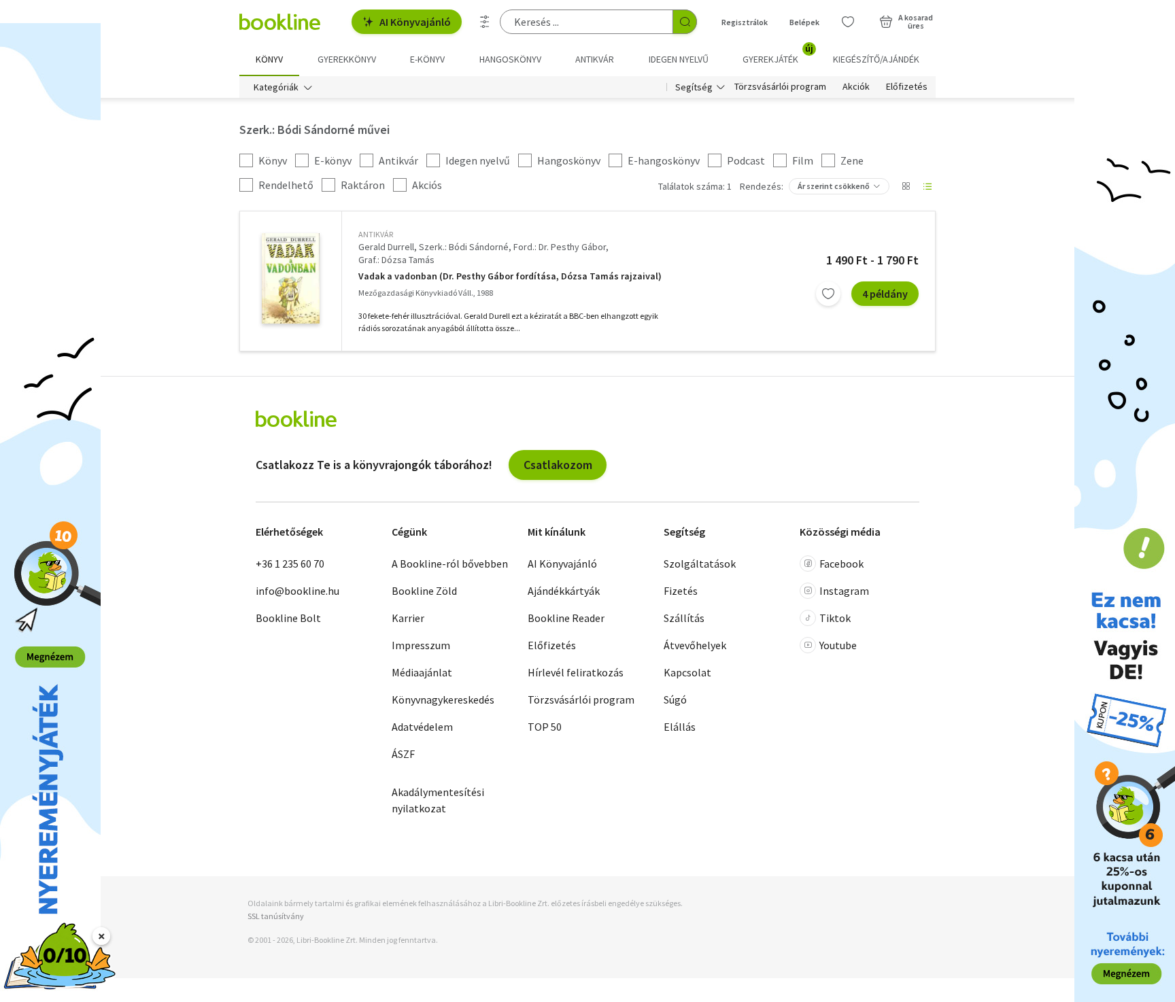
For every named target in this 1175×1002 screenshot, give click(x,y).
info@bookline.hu (297, 591)
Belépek (804, 22)
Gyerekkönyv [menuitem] (347, 59)
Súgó (675, 699)
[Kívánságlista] (848, 22)
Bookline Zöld (424, 591)
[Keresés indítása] (684, 22)
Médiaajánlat (422, 672)
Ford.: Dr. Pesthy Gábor (559, 247)
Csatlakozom (558, 464)
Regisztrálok (744, 22)
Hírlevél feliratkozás (576, 672)
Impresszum (421, 645)
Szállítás (684, 618)
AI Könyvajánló (415, 22)
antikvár (375, 234)
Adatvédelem (422, 726)
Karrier (408, 618)
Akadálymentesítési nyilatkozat (438, 800)
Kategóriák (276, 87)
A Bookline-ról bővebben (450, 563)
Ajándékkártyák (564, 591)
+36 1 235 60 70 (290, 563)
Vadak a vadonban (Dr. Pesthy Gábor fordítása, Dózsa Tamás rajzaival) (510, 276)
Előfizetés (906, 87)
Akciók (856, 87)
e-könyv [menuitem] (427, 59)
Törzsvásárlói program (780, 87)
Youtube (838, 645)
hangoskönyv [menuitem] (510, 59)
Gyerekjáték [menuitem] (778, 54)
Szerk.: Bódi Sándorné (464, 247)
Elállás (680, 726)
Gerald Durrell (386, 247)
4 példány (885, 293)
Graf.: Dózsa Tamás (396, 260)
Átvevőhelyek (695, 645)
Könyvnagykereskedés (443, 699)
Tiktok (835, 618)
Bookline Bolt (288, 618)
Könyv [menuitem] (269, 59)
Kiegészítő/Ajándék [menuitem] (876, 59)
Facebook (841, 563)
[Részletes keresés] (485, 22)
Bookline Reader (566, 618)
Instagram (844, 591)
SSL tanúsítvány (276, 916)
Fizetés (681, 591)
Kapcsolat (687, 672)
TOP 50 (545, 726)
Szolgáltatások (700, 563)
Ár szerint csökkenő (834, 186)
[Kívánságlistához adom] (828, 293)
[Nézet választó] (906, 186)
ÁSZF (403, 754)
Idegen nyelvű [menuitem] (679, 59)
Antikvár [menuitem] (594, 59)
